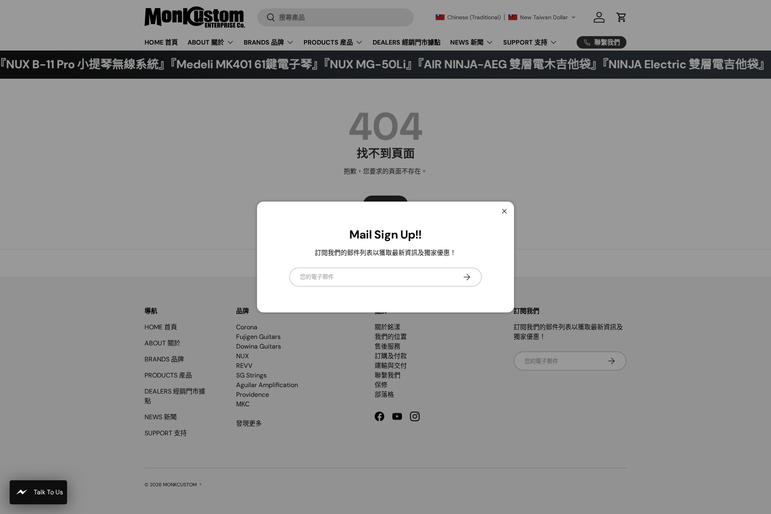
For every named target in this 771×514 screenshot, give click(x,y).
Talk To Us (48, 492)
